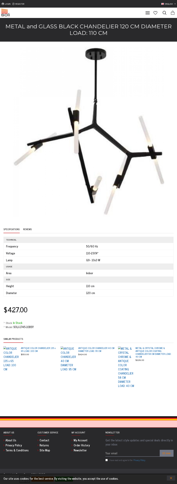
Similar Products (13, 339)
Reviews (27, 229)
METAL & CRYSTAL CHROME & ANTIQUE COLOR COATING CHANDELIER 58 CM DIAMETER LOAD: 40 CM (153, 352)
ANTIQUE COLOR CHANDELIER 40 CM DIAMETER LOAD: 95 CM (96, 350)
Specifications (11, 229)
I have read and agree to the (127, 460)
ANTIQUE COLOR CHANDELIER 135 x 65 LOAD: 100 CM (38, 350)
